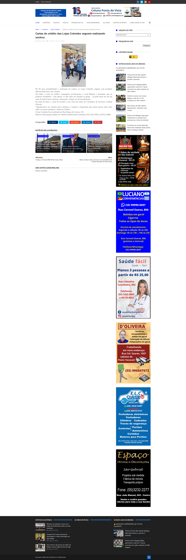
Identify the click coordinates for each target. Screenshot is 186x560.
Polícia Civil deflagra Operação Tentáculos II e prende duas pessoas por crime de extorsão (137, 118)
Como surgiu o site (137, 22)
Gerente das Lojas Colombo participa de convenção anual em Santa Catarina (47, 146)
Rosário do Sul (77, 22)
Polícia (65, 22)
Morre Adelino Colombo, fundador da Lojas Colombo (72, 147)
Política (56, 22)
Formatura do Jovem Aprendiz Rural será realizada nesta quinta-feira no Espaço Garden (138, 127)
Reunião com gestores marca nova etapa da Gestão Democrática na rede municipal (58, 526)
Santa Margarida (93, 22)
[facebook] (138, 2)
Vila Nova (106, 22)
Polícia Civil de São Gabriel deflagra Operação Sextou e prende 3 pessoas (137, 77)
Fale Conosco (46, 2)
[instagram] (145, 2)
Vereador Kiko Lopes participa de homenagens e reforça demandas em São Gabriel (58, 536)
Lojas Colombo (55, 29)
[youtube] (149, 2)
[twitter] (141, 2)
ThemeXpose (61, 557)
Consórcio (45, 29)
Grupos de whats (120, 22)
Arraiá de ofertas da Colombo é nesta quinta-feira (99, 147)
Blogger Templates (42, 557)
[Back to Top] (149, 557)
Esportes (46, 22)
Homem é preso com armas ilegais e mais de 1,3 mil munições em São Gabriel (136, 98)
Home (37, 2)
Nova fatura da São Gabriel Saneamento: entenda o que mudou (137, 108)
